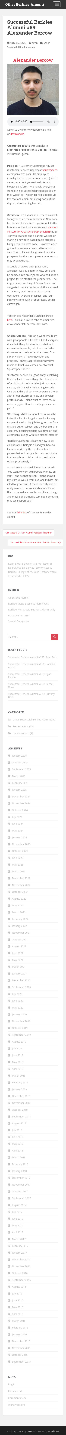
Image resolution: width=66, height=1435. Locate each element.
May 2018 (17, 1143)
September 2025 (21, 769)
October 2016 (20, 1273)
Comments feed (17, 1398)
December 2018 (21, 1096)
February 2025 (20, 783)
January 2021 (19, 973)
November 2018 (21, 1103)
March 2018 (19, 1157)
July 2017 (17, 1211)
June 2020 (17, 1000)
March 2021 (19, 966)
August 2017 (19, 1205)
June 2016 (17, 1300)
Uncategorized (21, 733)
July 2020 (17, 994)
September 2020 (21, 987)
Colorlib (31, 1431)
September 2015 (21, 1361)
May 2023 (17, 864)
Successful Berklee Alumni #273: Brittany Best (31, 695)
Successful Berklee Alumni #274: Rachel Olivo (30, 685)
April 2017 (17, 1232)
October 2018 (20, 1109)
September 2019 (21, 1034)
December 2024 (21, 796)
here (9, 320)
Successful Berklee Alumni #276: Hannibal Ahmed (31, 665)
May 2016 (17, 1307)
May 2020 (17, 1007)
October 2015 (20, 1354)
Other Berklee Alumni (24, 4)
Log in (11, 1384)
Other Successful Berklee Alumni (31, 719)
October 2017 (20, 1191)
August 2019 (19, 1041)
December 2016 (21, 1259)
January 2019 (19, 1089)
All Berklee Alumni (18, 597)
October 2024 (20, 810)
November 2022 (21, 885)
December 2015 (21, 1341)
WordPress (53, 1431)
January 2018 (19, 1171)
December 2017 (21, 1177)
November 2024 (21, 803)
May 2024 (17, 830)
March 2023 (19, 871)
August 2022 (19, 898)
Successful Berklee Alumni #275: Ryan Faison (29, 675)
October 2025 (20, 762)
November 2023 (21, 844)
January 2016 (19, 1334)
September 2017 (21, 1198)
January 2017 (19, 1252)
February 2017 (20, 1246)
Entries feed (15, 1391)
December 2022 (21, 878)
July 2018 (17, 1130)
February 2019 (20, 1082)
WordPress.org (16, 1404)
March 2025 (19, 776)
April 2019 (17, 1068)
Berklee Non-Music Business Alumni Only (31, 609)
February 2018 (20, 1164)
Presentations (21, 726)
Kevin (35, 42)
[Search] (54, 637)
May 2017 (17, 1225)
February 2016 (20, 1327)
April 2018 (17, 1150)
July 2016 (17, 1293)
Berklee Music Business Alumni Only (28, 603)
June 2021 (17, 953)
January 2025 (19, 789)
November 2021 (21, 932)
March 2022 (19, 912)
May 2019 (17, 1062)
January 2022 (19, 926)
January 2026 (19, 755)
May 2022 (17, 905)
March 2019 (19, 1075)
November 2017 (21, 1184)
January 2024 (19, 837)
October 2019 (20, 1028)
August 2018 (19, 1123)
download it (17, 133)
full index (22, 512)
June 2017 (17, 1218)
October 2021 (20, 939)
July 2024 (17, 817)
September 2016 (21, 1280)
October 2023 (20, 851)
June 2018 (17, 1137)
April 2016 (17, 1314)
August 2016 (19, 1286)
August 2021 (19, 946)
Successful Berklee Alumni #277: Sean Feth (32, 657)
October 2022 (20, 891)
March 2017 (19, 1239)
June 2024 (17, 823)
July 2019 (17, 1048)
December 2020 (21, 980)
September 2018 (21, 1116)
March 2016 (19, 1320)
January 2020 (19, 1014)
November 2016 (21, 1266)
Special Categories (18, 621)
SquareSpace (49, 170)
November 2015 (21, 1348)
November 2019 (21, 1021)
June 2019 (17, 1055)
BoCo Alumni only (18, 615)
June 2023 (17, 857)
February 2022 (20, 919)
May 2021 (17, 960)
